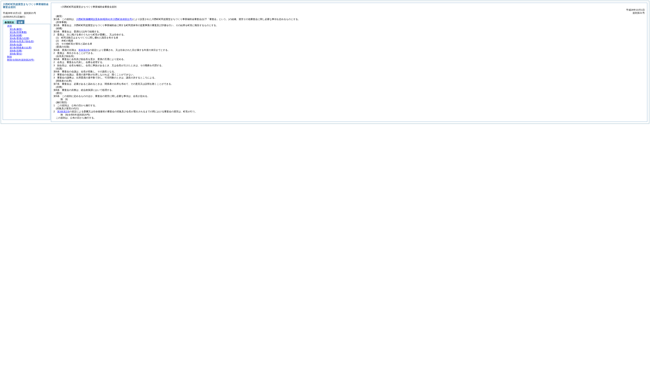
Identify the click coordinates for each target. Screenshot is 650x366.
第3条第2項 (63, 111)
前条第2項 (84, 50)
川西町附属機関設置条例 (104, 19)
